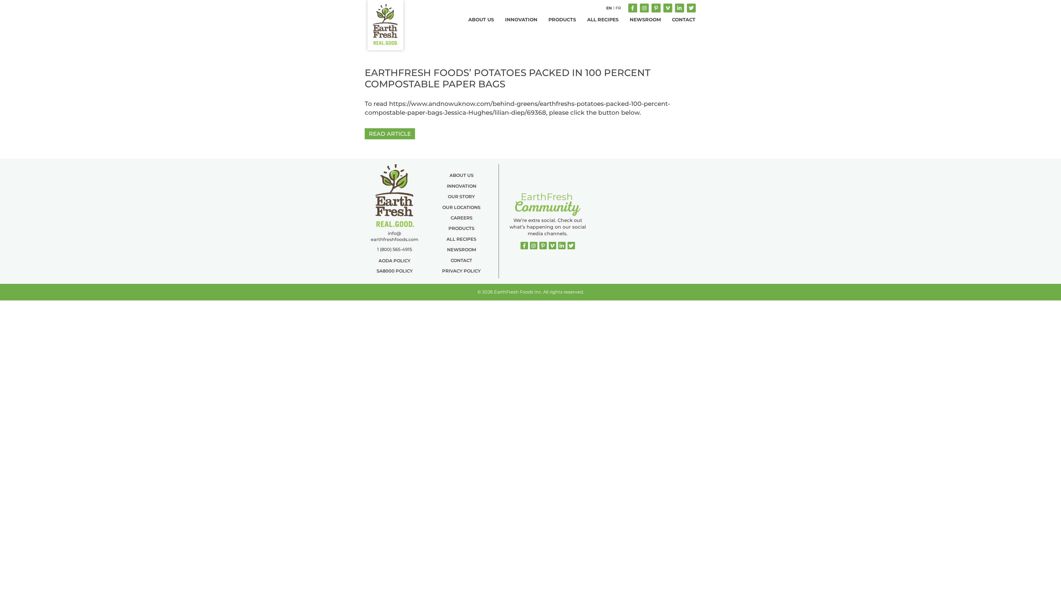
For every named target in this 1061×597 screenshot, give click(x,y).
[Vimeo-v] (667, 8)
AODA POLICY (395, 260)
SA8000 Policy (395, 271)
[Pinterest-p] (656, 8)
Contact (683, 19)
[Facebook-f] (632, 8)
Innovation (521, 19)
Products (562, 19)
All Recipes (603, 19)
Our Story (461, 196)
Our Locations (461, 207)
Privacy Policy (461, 271)
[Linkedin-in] (679, 8)
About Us (481, 19)
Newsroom (645, 19)
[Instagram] (644, 8)
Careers (461, 218)
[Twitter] (691, 8)
